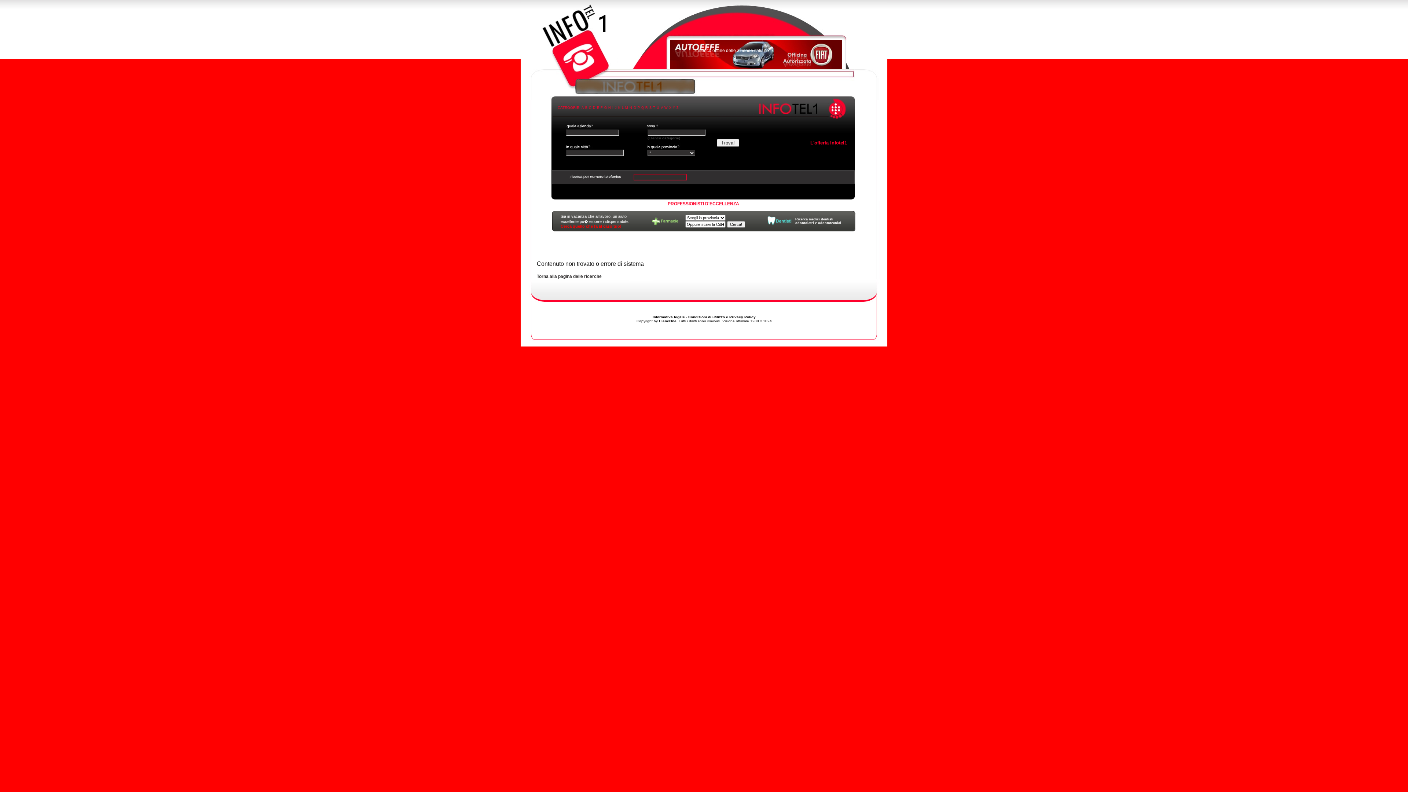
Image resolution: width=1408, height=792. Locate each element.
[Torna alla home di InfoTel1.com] (704, 38)
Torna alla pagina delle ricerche (569, 276)
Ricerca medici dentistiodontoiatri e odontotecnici (818, 221)
